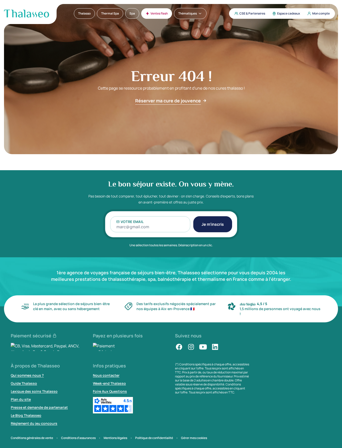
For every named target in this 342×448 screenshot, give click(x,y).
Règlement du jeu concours (34, 423)
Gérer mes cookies (194, 438)
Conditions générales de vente (32, 438)
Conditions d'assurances (78, 438)
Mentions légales (115, 438)
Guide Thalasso (24, 383)
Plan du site (21, 399)
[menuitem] (84, 13)
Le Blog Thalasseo (26, 415)
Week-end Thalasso (109, 383)
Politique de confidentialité (154, 438)
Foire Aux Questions (110, 391)
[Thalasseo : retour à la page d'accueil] (26, 14)
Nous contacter (106, 375)
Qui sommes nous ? (27, 375)
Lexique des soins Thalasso (34, 391)
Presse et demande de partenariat (39, 407)
